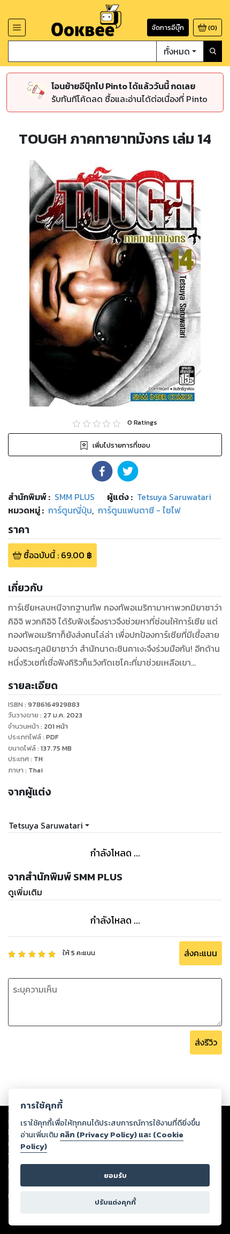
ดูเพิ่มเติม (25, 892)
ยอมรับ (115, 1175)
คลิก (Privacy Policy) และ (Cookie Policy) (101, 1140)
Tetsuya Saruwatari (46, 825)
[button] (102, 471)
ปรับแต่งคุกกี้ (115, 1202)
